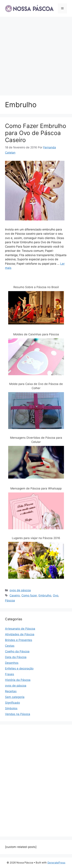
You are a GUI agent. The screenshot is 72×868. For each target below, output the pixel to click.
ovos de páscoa (20, 590)
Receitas (11, 691)
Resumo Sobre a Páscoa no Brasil (36, 287)
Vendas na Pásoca (17, 714)
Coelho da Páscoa (17, 651)
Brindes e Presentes (18, 640)
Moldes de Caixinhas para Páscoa (36, 334)
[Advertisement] (36, 54)
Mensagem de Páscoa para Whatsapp (36, 488)
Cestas (9, 645)
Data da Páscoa (15, 657)
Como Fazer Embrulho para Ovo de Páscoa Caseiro (35, 132)
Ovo (55, 595)
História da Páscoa (17, 680)
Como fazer (29, 595)
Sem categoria (14, 697)
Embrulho (45, 595)
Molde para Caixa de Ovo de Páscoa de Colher (36, 386)
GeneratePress (56, 862)
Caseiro (15, 595)
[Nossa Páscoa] (29, 8)
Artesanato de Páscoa (20, 628)
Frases (9, 674)
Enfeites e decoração (19, 668)
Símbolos (11, 708)
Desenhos (11, 662)
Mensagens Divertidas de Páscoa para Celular (36, 440)
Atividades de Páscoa (19, 634)
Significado (12, 702)
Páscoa (10, 600)
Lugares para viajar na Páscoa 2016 (36, 538)
